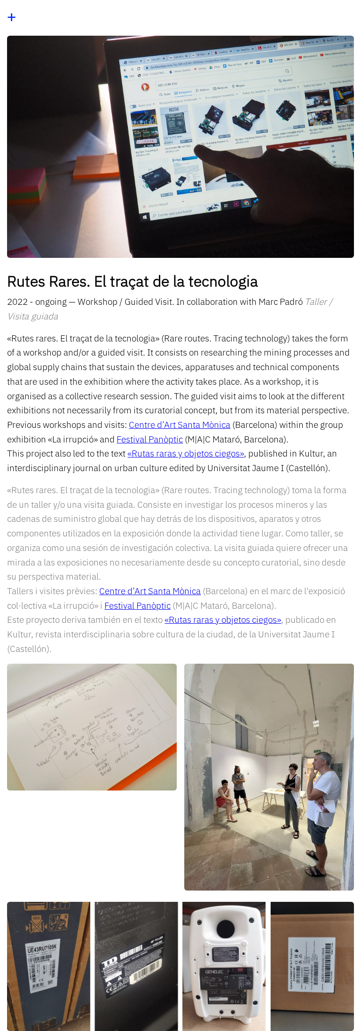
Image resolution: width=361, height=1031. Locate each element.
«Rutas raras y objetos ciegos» (185, 453)
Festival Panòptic (150, 439)
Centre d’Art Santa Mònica (179, 424)
